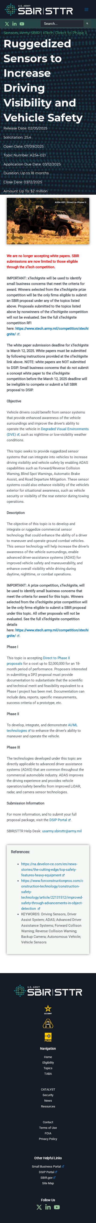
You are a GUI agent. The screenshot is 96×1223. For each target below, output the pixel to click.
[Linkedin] (14, 24)
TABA (48, 1073)
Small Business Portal (46, 1166)
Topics (48, 1068)
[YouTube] (22, 24)
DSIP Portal (58, 820)
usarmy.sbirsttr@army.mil (62, 831)
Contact (48, 1122)
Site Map (48, 1183)
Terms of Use (48, 1127)
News (48, 1100)
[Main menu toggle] (86, 9)
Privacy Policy (48, 1139)
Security (48, 1095)
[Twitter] (7, 24)
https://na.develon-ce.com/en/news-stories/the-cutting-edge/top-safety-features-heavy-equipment (49, 869)
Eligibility (48, 1062)
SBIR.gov (46, 1177)
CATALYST (48, 1089)
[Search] (87, 23)
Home (48, 1057)
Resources (48, 1106)
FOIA (48, 1133)
